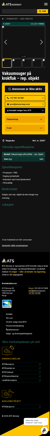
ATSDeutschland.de (10, 376)
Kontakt (9, 314)
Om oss (9, 318)
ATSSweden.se (8, 368)
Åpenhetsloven (12, 330)
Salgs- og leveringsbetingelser (19, 333)
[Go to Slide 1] (7, 63)
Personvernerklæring (15, 326)
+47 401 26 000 (34, 293)
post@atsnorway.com (37, 291)
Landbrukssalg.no (9, 380)
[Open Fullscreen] (23, 42)
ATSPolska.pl (7, 372)
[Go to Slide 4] (37, 63)
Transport (12, 19)
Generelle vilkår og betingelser (15, 245)
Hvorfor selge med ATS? (16, 322)
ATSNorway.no (8, 364)
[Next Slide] (41, 42)
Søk (44, 11)
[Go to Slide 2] (17, 63)
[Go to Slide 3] (27, 63)
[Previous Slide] (5, 42)
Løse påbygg (26, 19)
